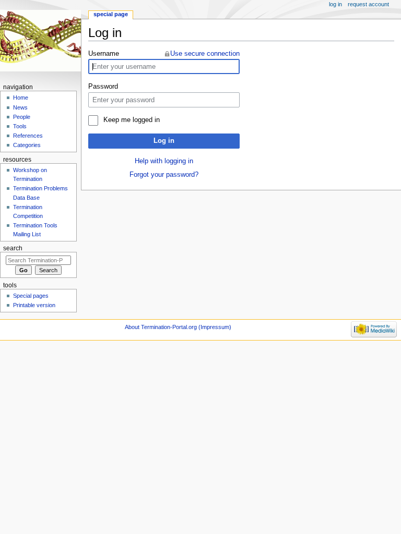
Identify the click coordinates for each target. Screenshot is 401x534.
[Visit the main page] (40, 40)
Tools (20, 126)
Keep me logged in (131, 120)
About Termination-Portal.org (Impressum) (178, 327)
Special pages (31, 296)
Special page (110, 14)
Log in (164, 140)
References (28, 135)
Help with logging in (164, 161)
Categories (27, 145)
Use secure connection (205, 53)
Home (20, 97)
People (21, 117)
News (20, 107)
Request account (368, 4)
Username (103, 53)
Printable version (34, 305)
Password (103, 86)
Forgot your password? (163, 174)
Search (12, 248)
